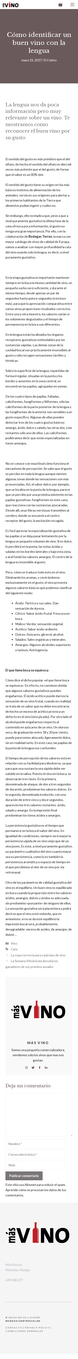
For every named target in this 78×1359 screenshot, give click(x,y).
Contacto (13, 1327)
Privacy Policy (37, 1327)
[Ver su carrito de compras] (60, 4)
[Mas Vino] (10, 4)
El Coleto (50, 60)
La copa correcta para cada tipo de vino (38, 955)
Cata (14, 949)
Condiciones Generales (24, 1331)
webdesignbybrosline (23, 1321)
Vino (14, 943)
